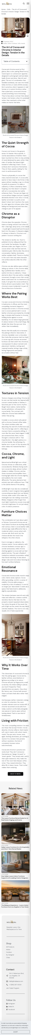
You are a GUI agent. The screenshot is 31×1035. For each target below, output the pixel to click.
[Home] (7, 3)
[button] (26, 61)
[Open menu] (28, 3)
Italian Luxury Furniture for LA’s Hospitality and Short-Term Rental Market (15, 848)
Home (3, 9)
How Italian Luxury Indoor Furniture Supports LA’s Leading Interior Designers (14, 877)
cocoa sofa (24, 178)
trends (23, 43)
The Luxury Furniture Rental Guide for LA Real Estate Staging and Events (14, 819)
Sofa (8, 9)
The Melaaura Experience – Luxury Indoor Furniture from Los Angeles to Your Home (14, 906)
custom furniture (16, 89)
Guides (5, 43)
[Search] (24, 3)
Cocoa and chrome (8, 69)
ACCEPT (15, 1032)
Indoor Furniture (12, 43)
